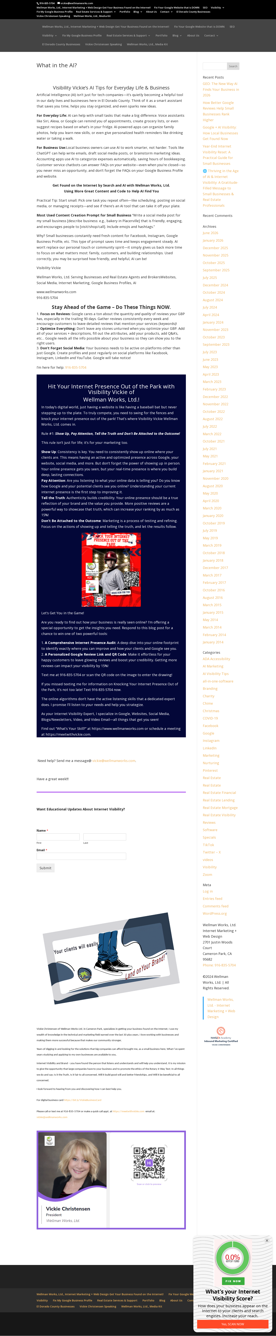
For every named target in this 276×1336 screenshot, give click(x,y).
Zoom (207, 874)
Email (42, 850)
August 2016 (213, 597)
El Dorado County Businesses (193, 12)
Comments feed (215, 906)
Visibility (216, 7)
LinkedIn (209, 748)
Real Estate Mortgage (220, 807)
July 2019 (210, 530)
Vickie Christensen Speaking (53, 16)
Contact (164, 12)
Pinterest (210, 770)
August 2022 (213, 419)
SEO (205, 7)
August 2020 (213, 486)
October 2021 (214, 441)
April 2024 (211, 314)
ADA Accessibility (216, 659)
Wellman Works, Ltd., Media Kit (92, 16)
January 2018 (213, 560)
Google (208, 733)
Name (42, 831)
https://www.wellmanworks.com (118, 728)
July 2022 (210, 426)
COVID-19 (210, 718)
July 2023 (210, 352)
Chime (208, 703)
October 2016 (214, 590)
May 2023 (210, 367)
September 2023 (216, 344)
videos (208, 859)
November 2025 (215, 255)
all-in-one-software (218, 681)
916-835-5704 (75, 367)
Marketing (211, 755)
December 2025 (215, 248)
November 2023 (215, 329)
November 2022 (215, 404)
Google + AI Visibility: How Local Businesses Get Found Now (220, 133)
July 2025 (210, 277)
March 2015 (212, 605)
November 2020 (215, 478)
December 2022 (215, 396)
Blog (136, 12)
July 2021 (210, 448)
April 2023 (211, 374)
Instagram (211, 740)
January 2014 (213, 642)
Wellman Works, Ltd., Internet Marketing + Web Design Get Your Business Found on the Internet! (94, 7)
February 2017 (214, 582)
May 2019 (210, 538)
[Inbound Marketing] (221, 1045)
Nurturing (211, 763)
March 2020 (212, 508)
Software (210, 830)
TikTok (208, 845)
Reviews (209, 822)
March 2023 (212, 381)
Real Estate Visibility (219, 815)
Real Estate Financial (219, 792)
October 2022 (214, 411)
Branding (210, 688)
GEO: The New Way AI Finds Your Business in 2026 (221, 89)
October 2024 (214, 292)
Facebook (210, 725)
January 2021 (213, 471)
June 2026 (210, 233)
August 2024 (213, 300)
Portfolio (125, 12)
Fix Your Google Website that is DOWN (176, 7)
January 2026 (213, 240)
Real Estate (212, 777)
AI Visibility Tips (216, 673)
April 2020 (211, 501)
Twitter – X (212, 852)
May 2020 (210, 493)
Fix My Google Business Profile (55, 12)
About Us (151, 12)
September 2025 (216, 270)
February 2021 (214, 463)
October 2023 (214, 337)
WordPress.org (215, 913)
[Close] (267, 1241)
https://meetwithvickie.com (67, 734)
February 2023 (214, 389)
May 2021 (210, 456)
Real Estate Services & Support (94, 12)
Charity (208, 696)
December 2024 (215, 285)
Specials (209, 837)
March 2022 (212, 434)
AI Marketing (213, 666)
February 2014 (214, 634)
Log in (208, 891)
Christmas (211, 711)
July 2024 (210, 307)
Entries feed (212, 898)
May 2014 (210, 619)
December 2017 (215, 567)
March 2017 (212, 575)
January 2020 (213, 515)
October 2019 (214, 523)
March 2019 (212, 545)
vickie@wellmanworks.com (113, 760)
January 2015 (213, 612)
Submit (45, 868)
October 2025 (214, 262)
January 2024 (213, 322)
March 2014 (212, 627)
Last (85, 842)
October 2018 (214, 553)
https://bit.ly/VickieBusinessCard (82, 1100)
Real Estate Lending (219, 800)
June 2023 (210, 359)
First (39, 842)
